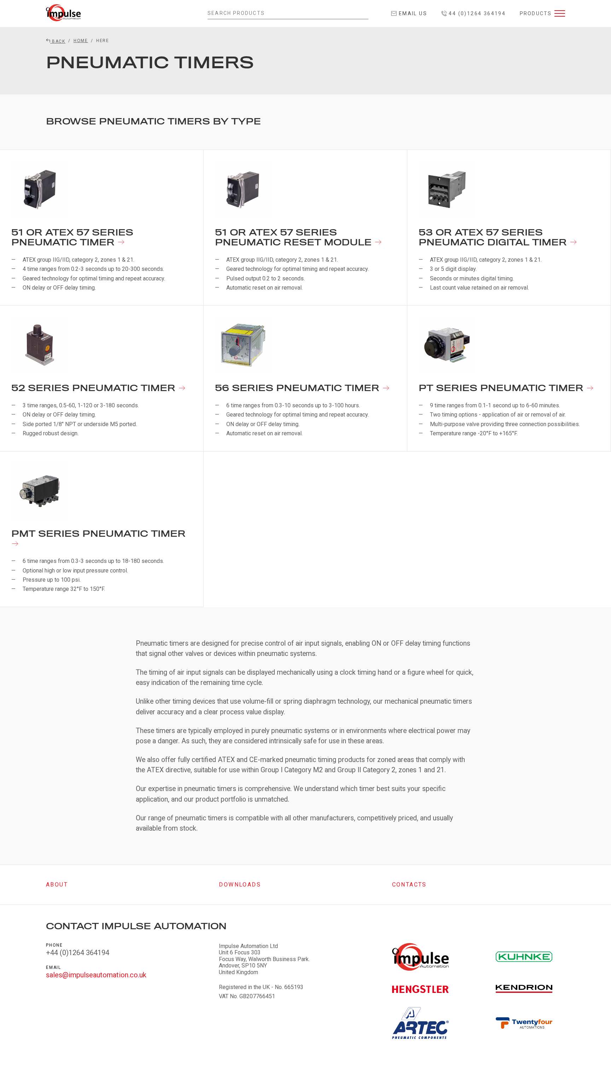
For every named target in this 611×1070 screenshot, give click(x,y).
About (57, 884)
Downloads (240, 884)
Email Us (412, 13)
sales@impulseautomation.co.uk (96, 975)
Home (81, 40)
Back (57, 41)
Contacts (409, 884)
